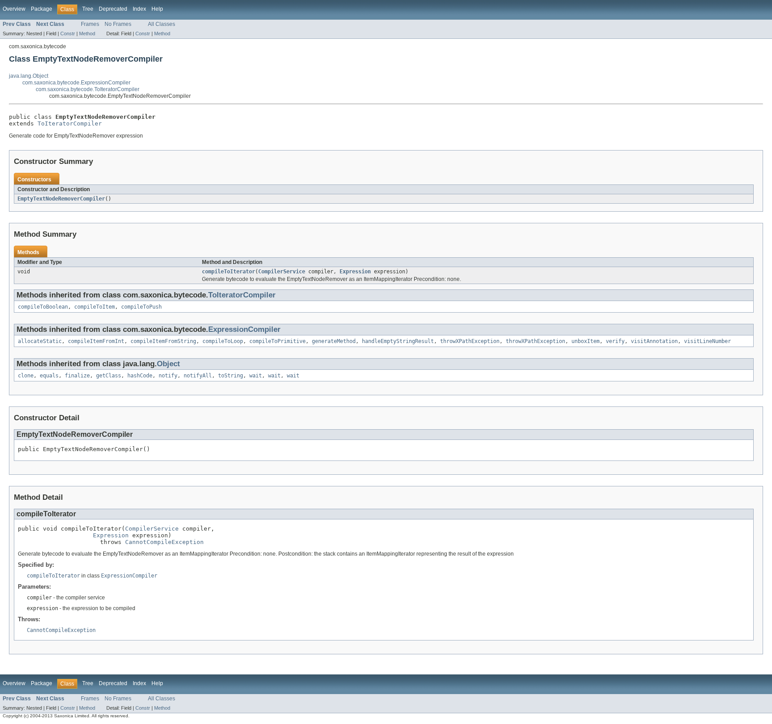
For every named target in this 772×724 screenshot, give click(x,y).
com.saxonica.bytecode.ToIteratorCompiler (87, 89)
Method (87, 33)
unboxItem (585, 341)
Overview (14, 9)
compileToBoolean (43, 307)
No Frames (118, 24)
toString (230, 375)
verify (615, 341)
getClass (108, 375)
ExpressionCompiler (244, 329)
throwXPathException (469, 341)
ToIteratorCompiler (70, 123)
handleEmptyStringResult (398, 341)
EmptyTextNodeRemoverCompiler (61, 199)
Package (41, 9)
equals (49, 375)
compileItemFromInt (96, 341)
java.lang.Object (28, 76)
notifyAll (198, 375)
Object (168, 364)
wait (255, 375)
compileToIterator (228, 271)
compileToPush (141, 307)
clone (26, 375)
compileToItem (94, 307)
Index (139, 9)
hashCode (139, 375)
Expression (355, 271)
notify (168, 375)
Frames (90, 24)
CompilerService (281, 271)
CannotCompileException (164, 542)
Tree (87, 9)
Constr (67, 33)
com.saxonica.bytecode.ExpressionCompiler (76, 83)
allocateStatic (40, 341)
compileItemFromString (163, 341)
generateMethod (334, 341)
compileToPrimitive (277, 341)
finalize (77, 375)
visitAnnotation (654, 341)
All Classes (161, 24)
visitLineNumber (707, 341)
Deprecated (113, 9)
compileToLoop (222, 341)
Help (157, 9)
